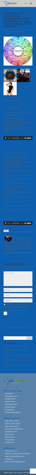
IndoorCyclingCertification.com (14, 456)
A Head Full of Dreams (12, 104)
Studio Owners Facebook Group (15, 461)
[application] (18, 138)
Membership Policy (11, 404)
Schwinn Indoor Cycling (12, 423)
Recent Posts (13, 230)
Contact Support (10, 407)
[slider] (29, 137)
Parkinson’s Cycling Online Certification (17, 453)
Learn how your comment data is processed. (18, 329)
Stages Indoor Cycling (12, 421)
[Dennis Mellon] (8, 240)
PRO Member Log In (11, 396)
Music (22, 31)
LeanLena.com (9, 442)
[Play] (6, 138)
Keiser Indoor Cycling (11, 426)
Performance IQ (10, 437)
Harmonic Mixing (14, 31)
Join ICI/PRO (9, 393)
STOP (6, 106)
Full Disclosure (9, 410)
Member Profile (10, 401)
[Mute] (25, 138)
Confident (8, 108)
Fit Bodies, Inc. (9, 459)
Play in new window (15, 226)
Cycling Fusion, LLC (11, 451)
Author (6, 230)
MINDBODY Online (11, 431)
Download (26, 226)
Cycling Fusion (9, 434)
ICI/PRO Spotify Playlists (12, 412)
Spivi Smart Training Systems (14, 429)
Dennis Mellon (10, 29)
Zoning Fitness (9, 440)
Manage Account (10, 399)
